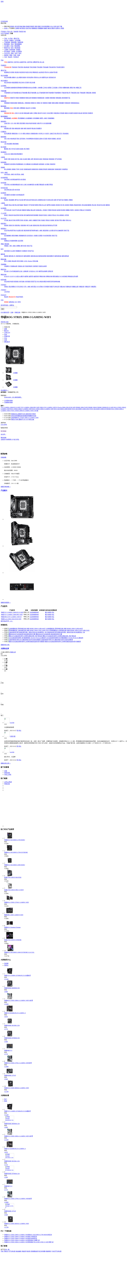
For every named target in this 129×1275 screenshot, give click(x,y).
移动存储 (3, 142)
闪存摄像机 (36, 118)
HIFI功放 (17, 189)
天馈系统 (35, 266)
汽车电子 (16, 57)
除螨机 (68, 210)
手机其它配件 (60, 67)
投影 (12, 53)
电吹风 (11, 215)
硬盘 (18, 123)
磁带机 (26, 276)
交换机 (9, 261)
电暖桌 (28, 210)
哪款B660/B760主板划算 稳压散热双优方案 (49, 634)
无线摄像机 (50, 118)
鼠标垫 (29, 128)
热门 (5, 1099)
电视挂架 (45, 159)
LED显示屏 (52, 230)
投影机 (6, 225)
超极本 (11, 40)
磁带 (76, 276)
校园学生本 (44, 77)
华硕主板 (17, 312)
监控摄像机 (7, 235)
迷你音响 (13, 164)
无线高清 (52, 164)
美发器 (41, 215)
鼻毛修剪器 (27, 215)
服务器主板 (34, 256)
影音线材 (41, 164)
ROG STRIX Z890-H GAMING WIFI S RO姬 (24, 410)
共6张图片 (5, 390)
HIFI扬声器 (4, 177)
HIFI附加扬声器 (15, 179)
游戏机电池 (34, 169)
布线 (18, 55)
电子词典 (16, 149)
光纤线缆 (28, 281)
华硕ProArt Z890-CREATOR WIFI (11, 619)
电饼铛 (36, 205)
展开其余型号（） (7, 621)
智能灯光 (34, 103)
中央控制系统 (47, 235)
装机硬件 (3, 121)
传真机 (52, 220)
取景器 (85, 113)
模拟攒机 (47, 26)
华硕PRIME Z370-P (10, 1075)
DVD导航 (40, 286)
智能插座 (7, 103)
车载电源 (68, 286)
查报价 (12, 26)
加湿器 (59, 210)
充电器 (62, 113)
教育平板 (13, 230)
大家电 (6, 49)
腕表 (17, 98)
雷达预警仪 (12, 286)
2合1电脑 (19, 77)
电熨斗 (72, 210)
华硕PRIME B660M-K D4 (12, 988)
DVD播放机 (27, 164)
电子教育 (3, 147)
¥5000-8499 (7, 397)
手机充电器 (33, 67)
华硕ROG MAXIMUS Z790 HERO (14, 840)
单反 (12, 44)
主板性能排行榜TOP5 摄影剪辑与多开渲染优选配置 (57, 639)
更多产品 (66, 230)
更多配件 (90, 113)
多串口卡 (42, 133)
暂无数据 (3, 431)
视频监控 (3, 233)
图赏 (62, 28)
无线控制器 (28, 266)
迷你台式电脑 (32, 87)
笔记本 (6, 40)
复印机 (57, 220)
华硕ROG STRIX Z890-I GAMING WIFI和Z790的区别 (20, 1236)
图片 (6, 330)
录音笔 (50, 138)
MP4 (8, 138)
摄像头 (54, 138)
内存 (15, 123)
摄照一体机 (43, 118)
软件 (20, 53)
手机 (5, 38)
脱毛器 (21, 215)
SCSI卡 (11, 276)
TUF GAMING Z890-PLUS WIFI (10, 407)
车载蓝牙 (87, 286)
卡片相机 (33, 108)
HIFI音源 (3, 182)
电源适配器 (15, 82)
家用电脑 (19, 87)
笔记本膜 (32, 82)
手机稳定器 (7, 67)
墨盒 (60, 220)
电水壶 (94, 205)
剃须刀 (6, 215)
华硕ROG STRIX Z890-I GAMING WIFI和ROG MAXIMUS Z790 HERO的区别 (28, 1234)
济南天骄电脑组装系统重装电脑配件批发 (23, 415)
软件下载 (59, 26)
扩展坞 (27, 82)
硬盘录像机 (15, 235)
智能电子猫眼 (47, 103)
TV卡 (20, 133)
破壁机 (49, 205)
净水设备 (84, 205)
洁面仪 (50, 215)
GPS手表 (7, 291)
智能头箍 (28, 98)
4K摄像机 (15, 118)
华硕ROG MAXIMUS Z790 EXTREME (16, 852)
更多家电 (88, 210)
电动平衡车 (19, 297)
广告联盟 (15, 31)
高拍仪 (48, 220)
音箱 (13, 128)
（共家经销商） (16, 397)
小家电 (13, 51)
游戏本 (24, 77)
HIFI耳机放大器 (9, 189)
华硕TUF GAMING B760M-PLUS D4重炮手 (17, 975)
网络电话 (35, 72)
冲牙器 (67, 215)
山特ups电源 (8, 782)
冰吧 (32, 159)
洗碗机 (66, 200)
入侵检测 (25, 271)
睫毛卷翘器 (34, 215)
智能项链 (52, 98)
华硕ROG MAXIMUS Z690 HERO (14, 865)
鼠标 (22, 128)
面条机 (53, 205)
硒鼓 (63, 220)
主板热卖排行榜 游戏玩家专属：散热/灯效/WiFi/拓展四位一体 (66, 632)
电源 (30, 123)
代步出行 (3, 295)
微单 (17, 108)
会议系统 (20, 240)
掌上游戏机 (7, 169)
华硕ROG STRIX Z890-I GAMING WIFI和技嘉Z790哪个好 (22, 1240)
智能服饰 (34, 98)
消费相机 (22, 108)
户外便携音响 (29, 138)
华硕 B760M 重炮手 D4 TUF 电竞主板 (22, 419)
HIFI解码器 (30, 184)
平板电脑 (7, 42)
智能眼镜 (22, 98)
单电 (14, 108)
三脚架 (35, 113)
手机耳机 (20, 67)
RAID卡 (6, 276)
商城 (20, 26)
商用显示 (3, 228)
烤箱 (40, 205)
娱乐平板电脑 (23, 92)
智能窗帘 (62, 103)
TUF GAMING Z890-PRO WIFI (30, 407)
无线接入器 (21, 266)
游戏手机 (10, 62)
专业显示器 (19, 230)
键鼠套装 (17, 128)
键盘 (25, 128)
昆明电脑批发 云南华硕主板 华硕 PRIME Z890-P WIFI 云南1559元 (69, 630)
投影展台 (17, 225)
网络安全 (3, 269)
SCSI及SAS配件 (19, 276)
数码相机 (7, 44)
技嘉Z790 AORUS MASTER (12, 877)
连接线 (94, 92)
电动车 (10, 57)
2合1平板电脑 (41, 92)
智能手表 (7, 98)
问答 (54, 26)
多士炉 (44, 205)
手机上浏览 (7, 774)
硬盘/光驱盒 (26, 133)
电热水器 (34, 200)
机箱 (27, 123)
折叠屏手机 (36, 62)
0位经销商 (33, 619)
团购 (23, 26)
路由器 (14, 261)
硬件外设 (3, 126)
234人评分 (4, 424)
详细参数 (3, 457)
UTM (10, 271)
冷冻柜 (25, 159)
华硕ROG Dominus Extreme (12, 927)
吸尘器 (33, 210)
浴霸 (54, 200)
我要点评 (13, 652)
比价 (5, 334)
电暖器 (24, 210)
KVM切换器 (64, 276)
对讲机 (12, 72)
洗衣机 (13, 159)
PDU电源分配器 (42, 281)
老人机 (42, 62)
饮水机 (103, 205)
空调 (8, 159)
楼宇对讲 (23, 246)
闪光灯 (44, 113)
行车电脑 (46, 286)
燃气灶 (17, 200)
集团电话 (7, 72)
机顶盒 (40, 159)
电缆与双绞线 (14, 281)
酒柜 (28, 159)
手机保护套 (52, 67)
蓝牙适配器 (7, 133)
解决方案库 (51, 28)
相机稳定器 (7, 113)
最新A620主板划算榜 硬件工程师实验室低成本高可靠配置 (63, 641)
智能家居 (20, 42)
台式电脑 (17, 40)
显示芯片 (60, 133)
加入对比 (16, 439)
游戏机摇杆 (58, 169)
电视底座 (51, 159)
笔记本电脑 (4, 75)
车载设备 (88, 92)
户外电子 (3, 290)
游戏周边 (65, 169)
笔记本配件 (4, 80)
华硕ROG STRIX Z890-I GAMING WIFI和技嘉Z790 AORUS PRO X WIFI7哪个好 (29, 1242)
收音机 (77, 210)
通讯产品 (16, 38)
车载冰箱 (62, 286)
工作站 (45, 87)
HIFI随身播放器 (15, 184)
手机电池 (14, 67)
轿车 (19, 302)
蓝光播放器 (34, 164)
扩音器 (45, 138)
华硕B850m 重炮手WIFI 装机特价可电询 (23, 414)
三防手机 (16, 62)
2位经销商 (33, 614)
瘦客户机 (72, 87)
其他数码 (3, 152)
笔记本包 (22, 82)
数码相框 (16, 143)
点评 (7, 332)
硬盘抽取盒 (56, 276)
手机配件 (3, 65)
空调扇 (49, 210)
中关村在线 (4, 21)
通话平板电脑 (32, 92)
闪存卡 (17, 113)
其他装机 (66, 133)
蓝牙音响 (22, 138)
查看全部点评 (6, 763)
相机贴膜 (26, 113)
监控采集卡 (29, 235)
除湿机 (63, 210)
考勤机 (6, 246)
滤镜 (31, 113)
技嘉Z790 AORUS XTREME (12, 940)
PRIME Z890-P (92, 407)
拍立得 (28, 108)
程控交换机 (20, 261)
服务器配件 (50, 256)
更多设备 (35, 261)
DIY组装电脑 (47, 123)
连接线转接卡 (34, 133)
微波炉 (26, 205)
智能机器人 (21, 103)
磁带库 (31, 276)
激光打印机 (12, 220)
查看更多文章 (5, 645)
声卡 (41, 123)
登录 (2, 1)
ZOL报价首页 (5, 312)
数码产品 (7, 47)
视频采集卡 (15, 133)
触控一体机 (38, 230)
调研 (39, 26)
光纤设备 (22, 281)
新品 (6, 305)
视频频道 (34, 28)
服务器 (6, 55)
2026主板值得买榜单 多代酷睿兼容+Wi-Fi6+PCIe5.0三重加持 (64, 638)
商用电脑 (25, 87)
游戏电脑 (13, 87)
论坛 (51, 26)
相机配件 (3, 111)
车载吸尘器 (74, 286)
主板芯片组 (53, 133)
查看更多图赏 (6, 602)
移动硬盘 (10, 143)
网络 (10, 55)
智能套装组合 (75, 103)
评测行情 (7, 336)
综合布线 (7, 281)
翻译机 (6, 149)
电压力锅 (11, 205)
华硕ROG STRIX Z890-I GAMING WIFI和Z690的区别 (20, 1238)
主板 (5, 123)
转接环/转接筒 (73, 113)
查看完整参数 (6, 486)
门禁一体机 (12, 246)
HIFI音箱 (23, 179)
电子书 (11, 149)
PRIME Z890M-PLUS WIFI (105, 407)
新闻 (36, 26)
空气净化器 (7, 210)
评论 (19, 730)
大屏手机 (29, 62)
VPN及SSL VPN (33, 271)
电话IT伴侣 (28, 72)
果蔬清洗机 (77, 205)
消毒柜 (70, 200)
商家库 (32, 26)
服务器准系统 (42, 256)
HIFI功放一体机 (9, 174)
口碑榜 (17, 28)
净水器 (99, 205)
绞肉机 (58, 205)
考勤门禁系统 (5, 244)
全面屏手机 (22, 62)
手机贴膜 (45, 67)
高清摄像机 (21, 118)
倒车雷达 (34, 286)
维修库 (45, 28)
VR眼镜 (47, 98)
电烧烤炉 (48, 1251)
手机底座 (39, 67)
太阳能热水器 (41, 200)
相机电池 (57, 113)
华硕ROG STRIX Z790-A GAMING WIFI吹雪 (18, 1063)
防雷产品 (34, 281)
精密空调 (50, 281)
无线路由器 (13, 266)
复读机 (21, 149)
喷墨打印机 (19, 220)
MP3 (12, 47)
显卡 (8, 123)
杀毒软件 (25, 251)
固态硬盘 (23, 123)
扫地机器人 (38, 210)
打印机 (6, 220)
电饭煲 (6, 205)
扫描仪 (43, 220)
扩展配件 (3, 131)
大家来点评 (5, 648)
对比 (52, 612)
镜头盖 (80, 113)
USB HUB (7, 154)
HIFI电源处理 (20, 194)
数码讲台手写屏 (52, 225)
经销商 (28, 26)
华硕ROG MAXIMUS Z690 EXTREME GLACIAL (19, 952)
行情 (42, 26)
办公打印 (7, 53)
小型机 (60, 87)
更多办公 (68, 220)
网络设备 (3, 259)
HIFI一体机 (4, 172)
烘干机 (17, 159)
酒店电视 (26, 230)
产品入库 (9, 31)
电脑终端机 (66, 87)
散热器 (34, 123)
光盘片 (47, 133)
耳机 (17, 138)
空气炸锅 (31, 205)
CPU (12, 123)
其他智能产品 (66, 98)
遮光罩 (40, 113)
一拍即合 (11, 305)
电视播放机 (19, 164)
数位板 (34, 128)
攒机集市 (7, 342)
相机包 (67, 113)
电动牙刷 (16, 215)
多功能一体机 (28, 220)
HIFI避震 (7, 194)
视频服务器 (22, 235)
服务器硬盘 (27, 256)
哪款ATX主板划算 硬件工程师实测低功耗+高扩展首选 (59, 636)
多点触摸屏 (59, 230)
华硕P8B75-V (8, 1050)
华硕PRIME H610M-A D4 (12, 1025)
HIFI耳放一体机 (19, 174)
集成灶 (6, 200)
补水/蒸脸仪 (60, 215)
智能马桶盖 (55, 103)
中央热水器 (49, 200)
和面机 (72, 205)
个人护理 (3, 213)
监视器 (40, 235)
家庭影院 (7, 164)
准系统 (49, 87)
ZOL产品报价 (5, 33)
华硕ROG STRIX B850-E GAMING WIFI (16, 1088)
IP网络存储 (48, 276)
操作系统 (7, 251)
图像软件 (19, 251)
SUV (16, 302)
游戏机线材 (50, 169)
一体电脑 (39, 87)
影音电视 (12, 49)
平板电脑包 (57, 92)
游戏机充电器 (43, 169)
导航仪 (6, 286)
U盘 (5, 143)
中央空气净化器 (16, 210)
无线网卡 (7, 266)
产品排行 (3, 31)
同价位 (6, 965)
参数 (5, 329)
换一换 (7, 1249)
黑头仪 (54, 215)
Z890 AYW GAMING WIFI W (49, 407)
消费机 (18, 246)
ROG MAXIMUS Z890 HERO (63, 409)
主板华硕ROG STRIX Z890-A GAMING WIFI (24, 417)
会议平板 (7, 230)
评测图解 (40, 28)
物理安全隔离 (43, 271)
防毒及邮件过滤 (17, 271)
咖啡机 (108, 205)
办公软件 (13, 251)
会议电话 (41, 72)
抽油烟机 (11, 200)
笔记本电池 (7, 82)
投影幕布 (23, 225)
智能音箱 (28, 103)
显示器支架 (43, 225)
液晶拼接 (45, 230)
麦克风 (59, 138)
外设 (12, 46)
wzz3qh (12, 722)
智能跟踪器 (40, 98)
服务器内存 (19, 256)
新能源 (6, 302)
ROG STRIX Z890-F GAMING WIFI (21, 409)
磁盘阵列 (36, 276)
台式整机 (3, 85)
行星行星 (12, 736)
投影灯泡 (11, 225)
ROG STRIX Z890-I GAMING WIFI (43, 409)
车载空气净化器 (54, 286)
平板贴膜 (82, 92)
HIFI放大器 (4, 188)
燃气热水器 (27, 200)
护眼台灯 (82, 210)
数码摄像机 (18, 44)
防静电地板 (56, 281)
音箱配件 (39, 128)
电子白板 (29, 225)
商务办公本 (37, 77)
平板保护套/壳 (65, 92)
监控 (16, 53)
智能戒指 (58, 98)
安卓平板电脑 (14, 92)
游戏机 (18, 49)
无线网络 (3, 264)
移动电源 (17, 47)
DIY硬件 (7, 46)
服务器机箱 (57, 256)
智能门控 (39, 103)
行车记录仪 (19, 286)
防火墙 (6, 271)
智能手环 (13, 98)
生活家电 (19, 51)
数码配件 (20, 154)
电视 (5, 159)
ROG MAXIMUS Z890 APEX (81, 409)
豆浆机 (67, 205)
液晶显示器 (7, 128)
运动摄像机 (28, 118)
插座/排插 (14, 154)
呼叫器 (55, 72)
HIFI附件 (3, 193)
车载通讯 (93, 286)
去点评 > (3, 434)
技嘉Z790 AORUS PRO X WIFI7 (14, 890)
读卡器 (21, 113)
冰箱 (21, 159)
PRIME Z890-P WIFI (82, 407)
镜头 (13, 113)
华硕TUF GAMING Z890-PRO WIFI (12, 614)
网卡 (5, 261)
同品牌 (6, 963)
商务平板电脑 (49, 92)
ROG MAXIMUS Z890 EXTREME (100, 409)
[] (5, 322)
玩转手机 (28, 28)
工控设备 (55, 87)
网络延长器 (71, 276)
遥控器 (36, 159)
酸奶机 (89, 205)
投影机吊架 (36, 225)
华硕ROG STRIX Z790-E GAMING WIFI (16, 902)
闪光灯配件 (50, 113)
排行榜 (17, 26)
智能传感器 (13, 103)
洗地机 (45, 210)
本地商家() (9, 439)
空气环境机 (58, 159)
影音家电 (3, 162)
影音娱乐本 (52, 77)
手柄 (17, 169)
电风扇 (54, 210)
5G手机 (10, 38)
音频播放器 (34, 1251)
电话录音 (22, 72)
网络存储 (3, 274)
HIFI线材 (13, 194)
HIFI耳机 (7, 179)
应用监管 (50, 271)
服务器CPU (12, 256)
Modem (30, 261)
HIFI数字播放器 (39, 184)
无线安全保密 (42, 266)
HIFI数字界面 (48, 184)
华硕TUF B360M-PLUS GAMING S (15, 1013)
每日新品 (22, 28)
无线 (14, 55)
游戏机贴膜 (27, 169)
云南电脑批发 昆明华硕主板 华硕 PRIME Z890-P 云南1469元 (64, 628)
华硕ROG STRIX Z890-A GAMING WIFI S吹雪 (18, 1000)
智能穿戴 (13, 42)
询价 (37, 612)
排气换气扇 (60, 200)
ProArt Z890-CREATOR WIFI (66, 407)
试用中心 (58, 28)
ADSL (26, 261)
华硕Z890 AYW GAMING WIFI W (11, 617)
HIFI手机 (7, 184)
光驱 (38, 123)
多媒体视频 (13, 240)
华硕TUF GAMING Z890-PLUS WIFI (12, 612)
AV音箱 (47, 164)
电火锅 (17, 205)
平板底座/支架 (75, 92)
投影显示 (3, 223)
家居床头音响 (38, 138)
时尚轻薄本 (30, 77)
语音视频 (3, 239)
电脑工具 (78, 87)
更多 (6, 28)
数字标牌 (32, 230)
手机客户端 (22, 31)
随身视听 (3, 137)
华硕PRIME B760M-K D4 (12, 1038)
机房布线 (3, 279)
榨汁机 (62, 205)
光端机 (36, 235)
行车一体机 (27, 286)
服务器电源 (65, 256)
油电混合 (11, 302)
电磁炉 (21, 205)
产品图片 (4, 490)
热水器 (21, 200)
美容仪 (45, 215)
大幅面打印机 (36, 220)
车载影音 (81, 286)
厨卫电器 (7, 51)
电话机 (17, 72)
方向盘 (21, 169)
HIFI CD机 (23, 184)
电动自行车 (12, 297)
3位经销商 (33, 612)
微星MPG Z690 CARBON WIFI (13, 915)
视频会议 (7, 240)
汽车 (5, 57)
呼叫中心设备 (48, 72)
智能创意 (68, 103)
